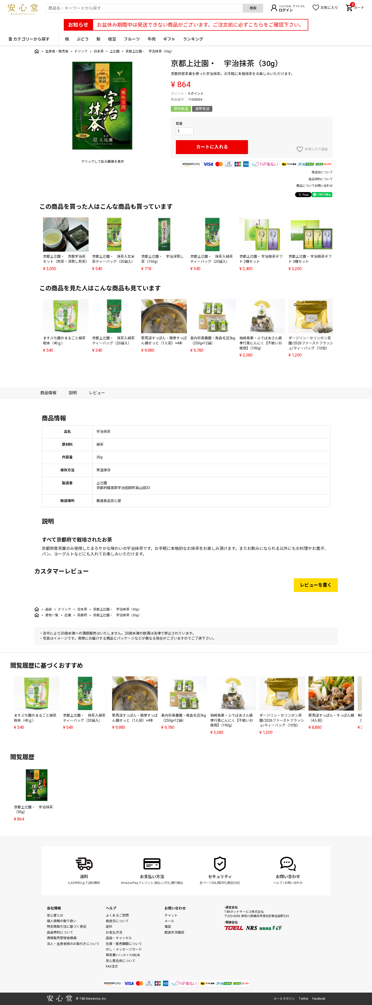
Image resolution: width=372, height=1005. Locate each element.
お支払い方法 (152, 876)
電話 (167, 926)
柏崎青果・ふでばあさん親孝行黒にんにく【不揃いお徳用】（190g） (260, 343)
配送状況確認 (174, 932)
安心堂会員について (120, 961)
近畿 (68, 615)
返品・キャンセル (119, 938)
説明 (73, 392)
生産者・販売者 (56, 51)
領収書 (123, 955)
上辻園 (114, 51)
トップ (36, 51)
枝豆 (112, 39)
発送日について (322, 172)
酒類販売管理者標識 (61, 938)
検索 (253, 8)
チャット (171, 915)
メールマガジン (284, 998)
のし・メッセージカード (124, 949)
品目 (48, 609)
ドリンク (81, 51)
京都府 (82, 615)
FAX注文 (112, 966)
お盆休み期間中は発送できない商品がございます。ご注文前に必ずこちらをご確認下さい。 (200, 25)
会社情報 (54, 908)
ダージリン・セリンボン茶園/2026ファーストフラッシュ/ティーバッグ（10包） (310, 343)
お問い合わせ (288, 876)
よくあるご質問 (117, 915)
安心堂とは (55, 915)
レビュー (97, 392)
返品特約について (320, 179)
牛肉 (152, 39)
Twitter (303, 998)
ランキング (193, 39)
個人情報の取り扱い (61, 921)
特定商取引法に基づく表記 (66, 926)
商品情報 (48, 392)
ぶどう (83, 39)
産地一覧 (51, 615)
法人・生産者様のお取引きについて (73, 944)
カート (358, 7)
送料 (84, 876)
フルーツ (132, 39)
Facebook (318, 998)
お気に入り (329, 8)
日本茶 (99, 51)
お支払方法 (114, 932)
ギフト (169, 39)
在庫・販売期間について (124, 944)
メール (169, 921)
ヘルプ (277, 883)
